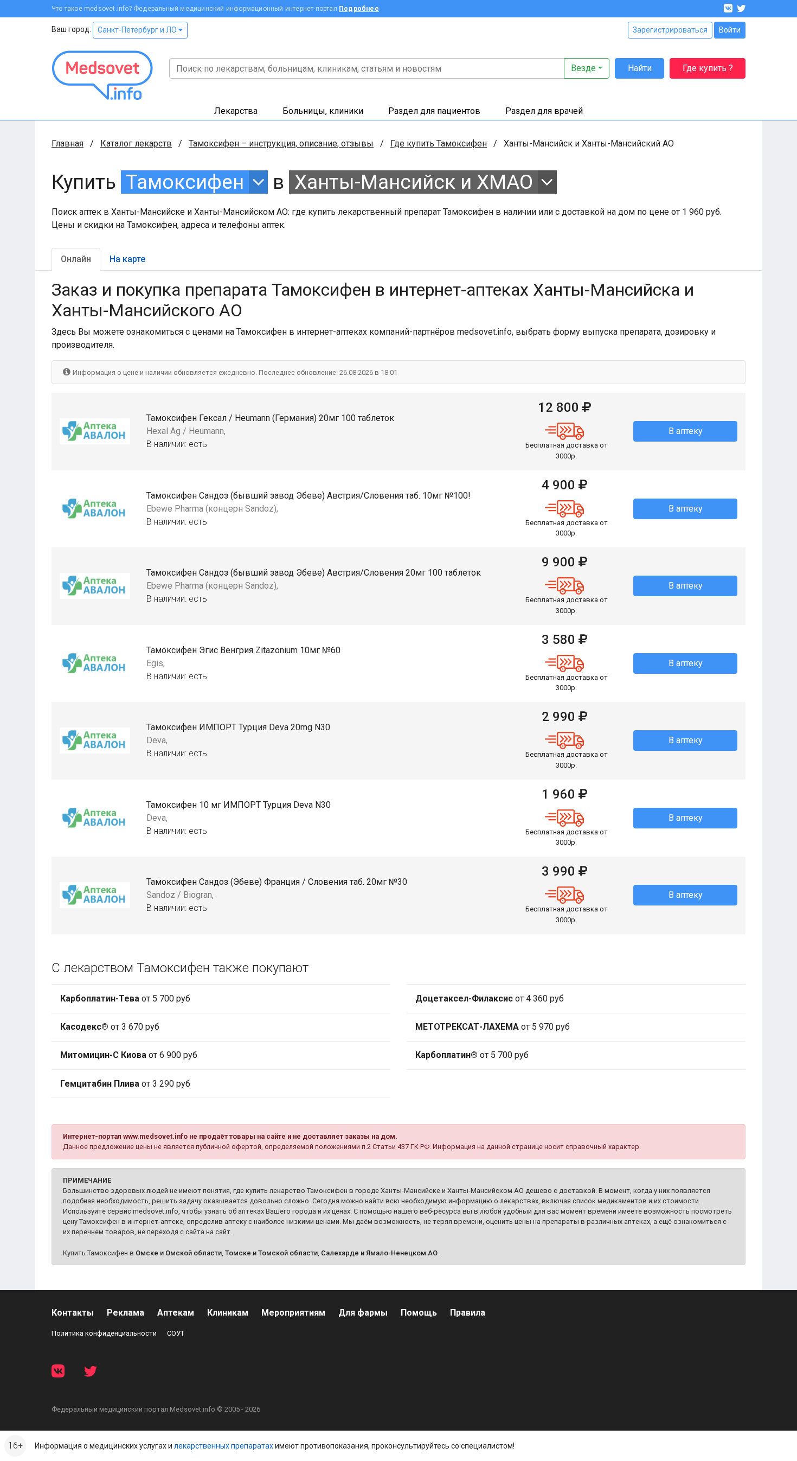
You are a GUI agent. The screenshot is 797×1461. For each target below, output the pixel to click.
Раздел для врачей (544, 111)
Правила (467, 1312)
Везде (583, 68)
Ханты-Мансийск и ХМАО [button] (413, 182)
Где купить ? (708, 68)
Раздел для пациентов (434, 111)
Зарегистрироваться (670, 29)
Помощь (419, 1312)
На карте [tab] (127, 259)
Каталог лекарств (136, 143)
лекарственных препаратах (223, 1445)
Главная (67, 143)
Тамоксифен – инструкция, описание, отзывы (281, 143)
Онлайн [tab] (76, 259)
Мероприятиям (293, 1312)
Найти (640, 68)
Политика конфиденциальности (104, 1333)
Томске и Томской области (271, 1253)
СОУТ (175, 1333)
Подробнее (359, 8)
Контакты (73, 1312)
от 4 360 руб (489, 998)
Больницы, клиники (322, 111)
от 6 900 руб (128, 1055)
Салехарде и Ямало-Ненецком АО (379, 1253)
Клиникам (227, 1312)
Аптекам (175, 1312)
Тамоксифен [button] (185, 182)
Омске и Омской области (179, 1253)
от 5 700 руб (125, 998)
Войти (730, 29)
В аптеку (686, 431)
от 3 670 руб (109, 1027)
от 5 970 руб (492, 1027)
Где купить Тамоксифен (438, 143)
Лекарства (236, 111)
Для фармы (363, 1312)
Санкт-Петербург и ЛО (138, 29)
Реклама (125, 1312)
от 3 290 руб (125, 1084)
